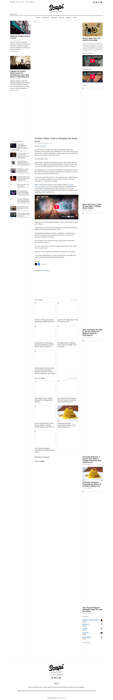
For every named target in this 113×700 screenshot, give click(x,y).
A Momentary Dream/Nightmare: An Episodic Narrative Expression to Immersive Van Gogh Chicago (19, 146)
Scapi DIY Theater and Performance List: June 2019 (22, 208)
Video (74, 17)
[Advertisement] (20, 116)
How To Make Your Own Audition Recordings (91, 39)
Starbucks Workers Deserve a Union (20, 37)
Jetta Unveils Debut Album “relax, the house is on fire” (67, 320)
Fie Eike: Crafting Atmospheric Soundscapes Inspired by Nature (45, 320)
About (17, 2)
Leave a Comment (14, 51)
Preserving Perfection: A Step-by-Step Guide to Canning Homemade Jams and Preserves (44, 425)
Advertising (32, 2)
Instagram (38, 186)
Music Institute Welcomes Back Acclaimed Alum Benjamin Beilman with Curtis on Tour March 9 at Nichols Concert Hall (45, 370)
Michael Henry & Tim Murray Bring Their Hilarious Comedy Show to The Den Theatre (44, 345)
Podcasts (68, 17)
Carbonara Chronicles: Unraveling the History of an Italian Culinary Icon (66, 425)
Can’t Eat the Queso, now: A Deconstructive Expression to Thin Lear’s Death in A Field (23, 155)
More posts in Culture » (73, 378)
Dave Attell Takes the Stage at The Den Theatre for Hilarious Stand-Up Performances (66, 400)
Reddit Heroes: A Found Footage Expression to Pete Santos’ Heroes (23, 170)
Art (42, 270)
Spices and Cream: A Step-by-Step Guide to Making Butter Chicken (44, 400)
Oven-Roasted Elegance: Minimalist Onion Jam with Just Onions (44, 450)
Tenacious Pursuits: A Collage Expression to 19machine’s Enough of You (23, 162)
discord (22, 2)
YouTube (71, 184)
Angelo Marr (42, 146)
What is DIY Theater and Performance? (23, 185)
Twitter (45, 186)
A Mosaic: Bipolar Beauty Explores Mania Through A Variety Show (23, 214)
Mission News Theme (51, 697)
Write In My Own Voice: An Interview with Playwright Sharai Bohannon (23, 178)
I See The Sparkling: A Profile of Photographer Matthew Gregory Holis (23, 192)
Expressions (54, 17)
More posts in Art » (74, 299)
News (37, 17)
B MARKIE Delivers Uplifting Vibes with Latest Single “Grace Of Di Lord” (67, 345)
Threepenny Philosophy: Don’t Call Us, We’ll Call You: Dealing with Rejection (23, 200)
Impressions (45, 17)
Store (26, 2)
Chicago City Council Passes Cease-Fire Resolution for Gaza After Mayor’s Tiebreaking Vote (19, 74)
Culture (61, 17)
